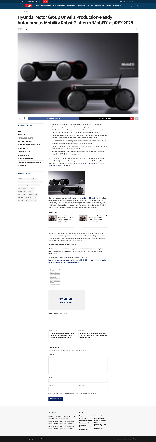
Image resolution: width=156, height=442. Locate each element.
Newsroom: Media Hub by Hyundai (84, 260)
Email (50, 385)
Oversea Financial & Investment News (30, 162)
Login (131, 6)
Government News (24, 152)
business (39, 182)
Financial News (46, 6)
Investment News (59, 6)
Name (50, 377)
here (96, 207)
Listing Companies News (26, 158)
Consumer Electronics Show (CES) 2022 (82, 198)
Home (37, 6)
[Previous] (76, 227)
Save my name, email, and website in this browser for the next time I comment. (73, 393)
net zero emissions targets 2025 (27, 197)
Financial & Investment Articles (99, 6)
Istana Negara (22, 191)
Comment (52, 354)
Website (81, 385)
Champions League (23, 185)
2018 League (21, 178)
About (121, 1)
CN (46, 1)
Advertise (126, 1)
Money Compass (27, 29)
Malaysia (30, 191)
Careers (131, 1)
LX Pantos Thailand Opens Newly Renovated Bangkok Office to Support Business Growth (67, 217)
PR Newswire (117, 6)
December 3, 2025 (40, 29)
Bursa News (21, 134)
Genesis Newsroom (73, 262)
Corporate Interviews (25, 138)
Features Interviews (25, 141)
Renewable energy (23, 200)
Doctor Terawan (22, 188)
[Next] (79, 227)
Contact (136, 1)
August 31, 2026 (63, 221)
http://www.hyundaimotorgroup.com (59, 260)
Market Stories (22, 194)
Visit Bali (33, 200)
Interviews (81, 6)
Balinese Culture (32, 178)
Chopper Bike (35, 185)
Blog (19, 131)
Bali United (21, 182)
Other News (71, 6)
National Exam (33, 194)
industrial (32, 188)
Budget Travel (31, 182)
